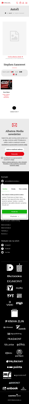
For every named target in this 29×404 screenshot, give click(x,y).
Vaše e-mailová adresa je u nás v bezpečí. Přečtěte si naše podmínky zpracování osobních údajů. (14, 163)
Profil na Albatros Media (14, 56)
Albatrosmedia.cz (6, 225)
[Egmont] (14, 281)
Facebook (7, 248)
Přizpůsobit (13, 216)
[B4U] (14, 333)
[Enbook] (10, 388)
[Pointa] (14, 367)
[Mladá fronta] (7, 375)
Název (16, 71)
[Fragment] (14, 339)
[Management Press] (19, 303)
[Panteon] (19, 353)
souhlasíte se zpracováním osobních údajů (14, 144)
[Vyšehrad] (8, 327)
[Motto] (19, 288)
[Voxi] (10, 303)
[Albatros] (10, 288)
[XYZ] (10, 295)
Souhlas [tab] (5, 189)
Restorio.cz (4, 234)
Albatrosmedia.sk (6, 228)
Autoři (10, 13)
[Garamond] (20, 375)
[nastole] (20, 327)
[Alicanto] (8, 345)
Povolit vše (14, 211)
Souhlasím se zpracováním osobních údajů (13, 159)
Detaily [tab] (13, 189)
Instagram (8, 245)
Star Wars (6, 92)
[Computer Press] (14, 313)
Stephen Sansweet (6, 96)
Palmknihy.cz (4, 231)
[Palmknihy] (14, 361)
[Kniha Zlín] (14, 321)
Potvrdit (14, 154)
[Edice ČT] (9, 353)
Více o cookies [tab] (23, 189)
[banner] (10, 3)
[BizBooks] (14, 276)
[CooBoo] (19, 295)
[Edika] (21, 345)
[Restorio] (23, 388)
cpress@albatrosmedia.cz (12, 181)
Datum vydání (6, 71)
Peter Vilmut (6, 94)
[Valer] (19, 267)
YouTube (7, 252)
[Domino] (10, 267)
